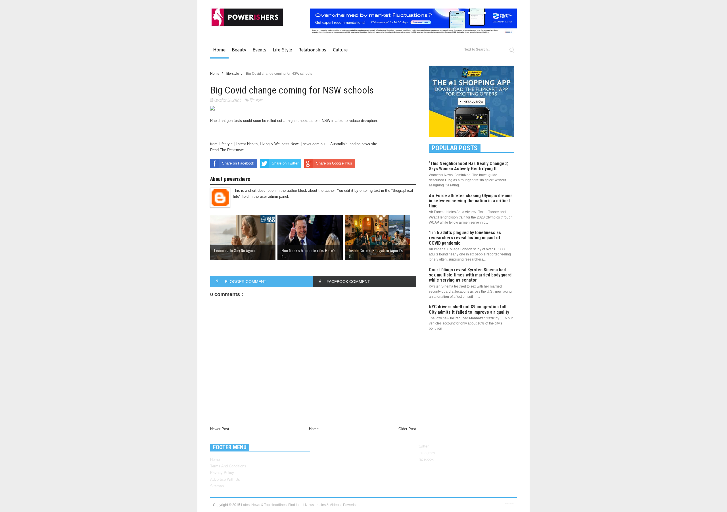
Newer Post (219, 429)
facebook (426, 459)
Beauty (239, 49)
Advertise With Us (225, 479)
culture (340, 49)
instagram (427, 453)
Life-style (282, 49)
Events (259, 49)
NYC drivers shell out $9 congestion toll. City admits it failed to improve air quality (469, 309)
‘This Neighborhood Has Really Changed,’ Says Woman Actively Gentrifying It (468, 166)
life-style (256, 100)
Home (219, 49)
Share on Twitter (285, 163)
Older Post (407, 429)
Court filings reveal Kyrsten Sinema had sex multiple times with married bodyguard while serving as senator (470, 275)
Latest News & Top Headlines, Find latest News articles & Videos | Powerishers (301, 505)
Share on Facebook (238, 163)
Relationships (312, 49)
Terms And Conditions (228, 466)
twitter (424, 446)
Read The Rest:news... (229, 150)
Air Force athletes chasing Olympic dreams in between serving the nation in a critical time (471, 201)
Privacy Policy (222, 473)
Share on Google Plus (334, 163)
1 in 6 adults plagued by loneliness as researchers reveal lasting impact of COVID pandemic (465, 237)
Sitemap (217, 486)
